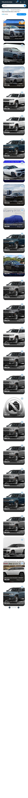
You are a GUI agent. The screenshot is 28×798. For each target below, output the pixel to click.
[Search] (25, 6)
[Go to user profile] (21, 2)
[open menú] (24, 2)
